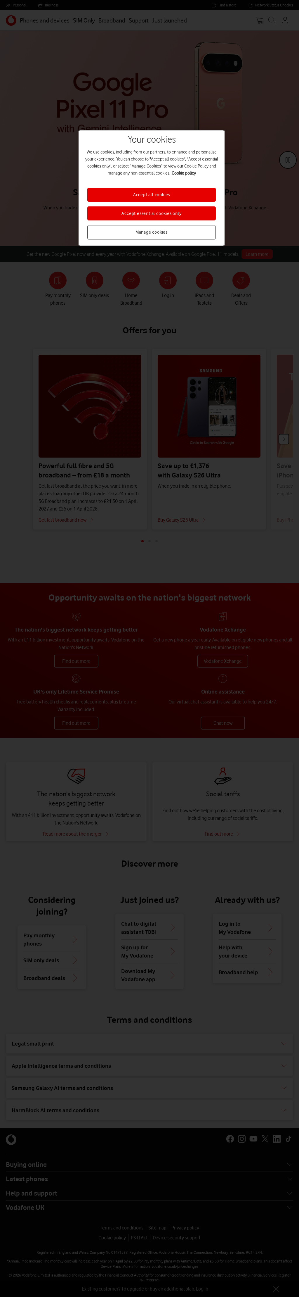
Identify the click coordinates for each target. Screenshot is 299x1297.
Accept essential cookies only (151, 213)
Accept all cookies (151, 194)
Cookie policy (184, 173)
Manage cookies (151, 232)
